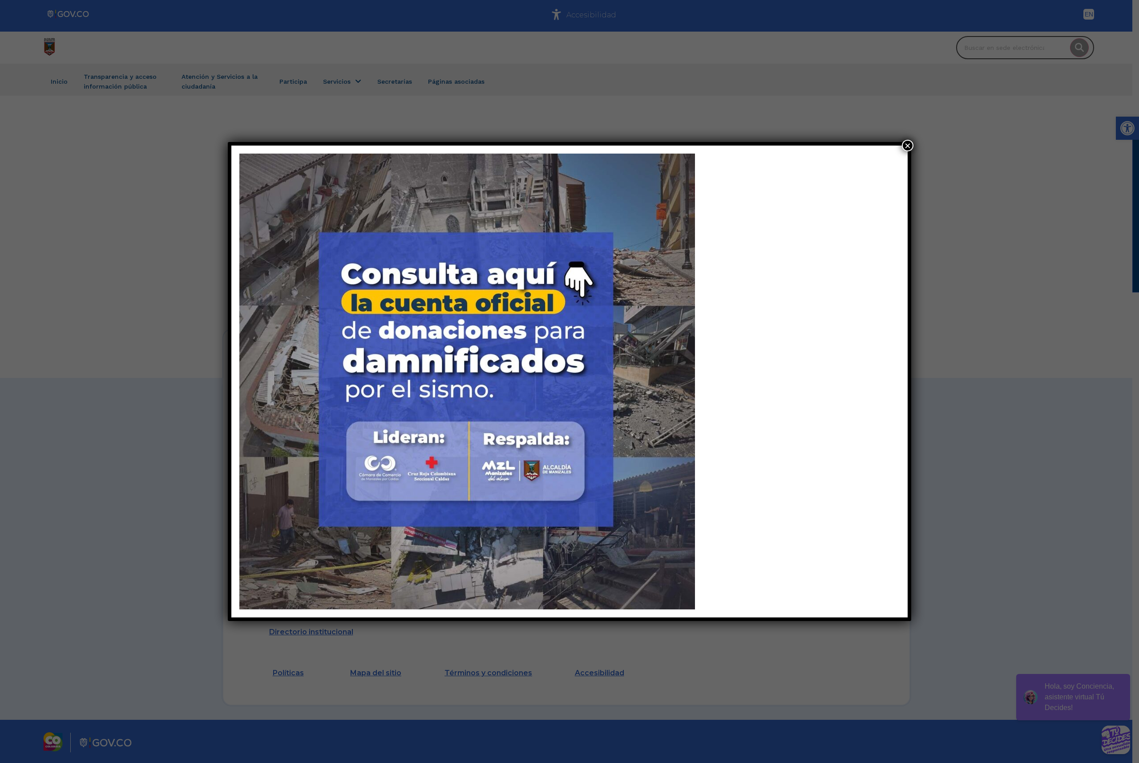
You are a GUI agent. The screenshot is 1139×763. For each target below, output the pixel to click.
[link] (467, 381)
